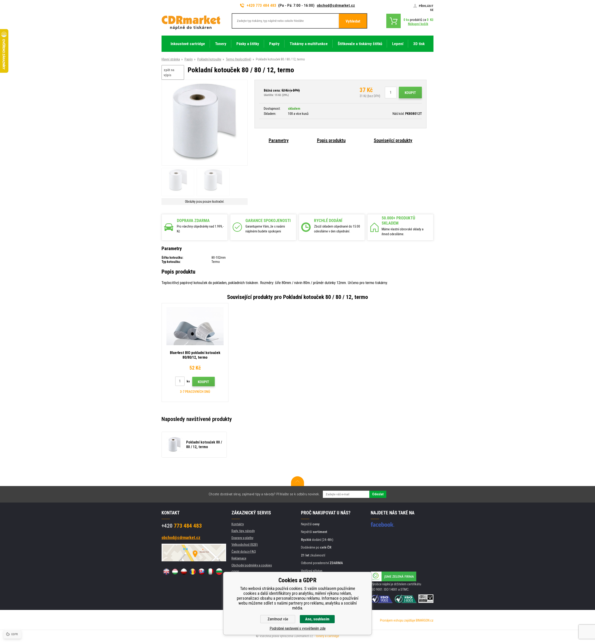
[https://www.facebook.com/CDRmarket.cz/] (382, 524)
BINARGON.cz (424, 620)
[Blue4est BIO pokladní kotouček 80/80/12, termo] (195, 326)
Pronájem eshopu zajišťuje (397, 620)
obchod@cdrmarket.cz (336, 5)
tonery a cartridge (327, 636)
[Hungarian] (175, 571)
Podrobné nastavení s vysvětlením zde (298, 628)
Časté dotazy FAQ (243, 551)
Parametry (279, 140)
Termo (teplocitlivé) (238, 59)
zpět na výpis (169, 72)
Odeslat (377, 494)
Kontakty (237, 524)
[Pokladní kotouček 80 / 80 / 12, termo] (204, 123)
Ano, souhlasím (317, 619)
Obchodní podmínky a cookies (251, 565)
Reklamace (238, 558)
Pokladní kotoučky (209, 59)
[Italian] (210, 571)
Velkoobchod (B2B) (244, 545)
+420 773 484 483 (261, 5)
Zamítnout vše (278, 619)
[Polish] (184, 571)
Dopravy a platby (242, 538)
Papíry (189, 59)
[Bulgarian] (219, 571)
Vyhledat (353, 21)
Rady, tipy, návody (243, 531)
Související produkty (393, 140)
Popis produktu (331, 140)
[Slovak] (201, 571)
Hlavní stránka (171, 59)
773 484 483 (182, 526)
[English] (166, 571)
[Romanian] (192, 571)
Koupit (410, 93)
